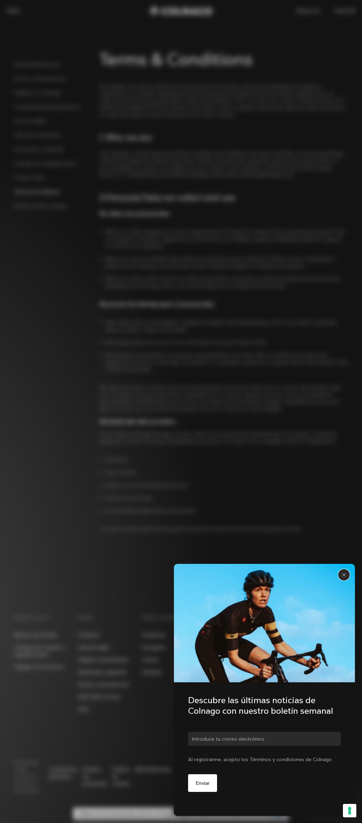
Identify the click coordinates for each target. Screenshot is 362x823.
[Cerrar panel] (344, 575)
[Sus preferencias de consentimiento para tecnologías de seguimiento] (349, 810)
